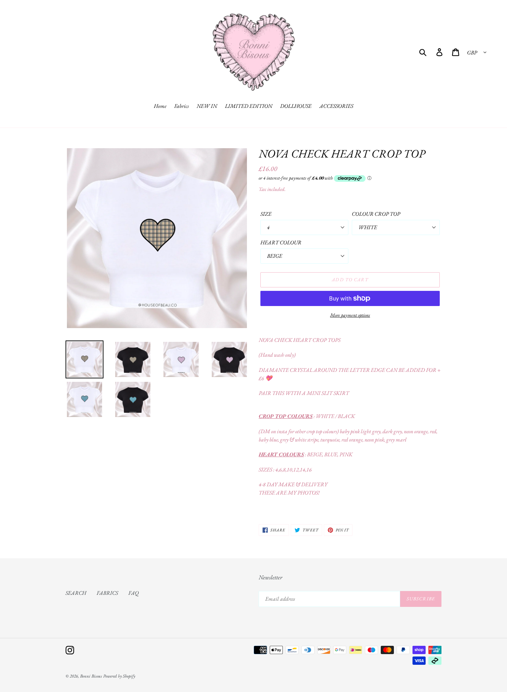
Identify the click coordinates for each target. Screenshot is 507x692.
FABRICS (107, 593)
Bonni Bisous (91, 676)
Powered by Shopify (119, 676)
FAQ (133, 593)
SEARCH (76, 593)
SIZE (265, 213)
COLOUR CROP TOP (376, 213)
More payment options (350, 315)
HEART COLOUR (280, 242)
